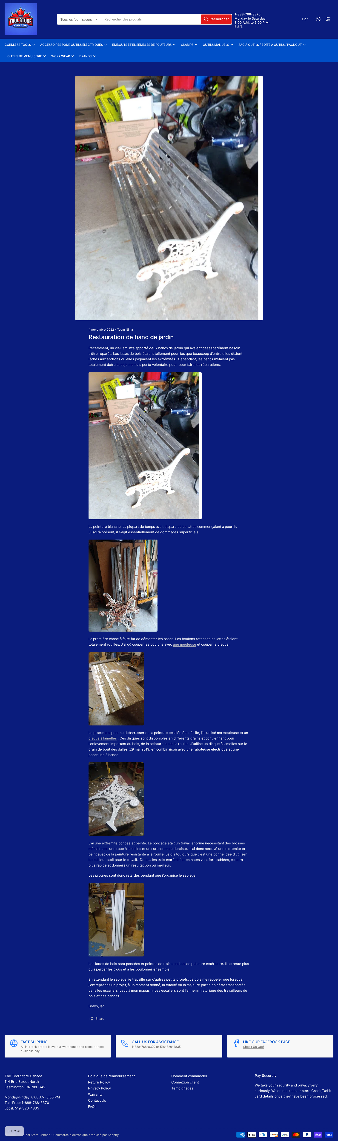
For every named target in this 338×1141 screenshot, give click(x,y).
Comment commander (189, 1076)
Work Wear (60, 56)
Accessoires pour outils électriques (71, 44)
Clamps (187, 44)
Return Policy (99, 1082)
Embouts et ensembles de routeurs (142, 44)
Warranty (95, 1094)
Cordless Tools (18, 44)
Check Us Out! (253, 1047)
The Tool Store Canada (33, 1135)
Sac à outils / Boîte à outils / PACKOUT (270, 44)
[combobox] (166, 19)
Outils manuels (216, 44)
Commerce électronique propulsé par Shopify (86, 1135)
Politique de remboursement (111, 1076)
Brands (85, 56)
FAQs (92, 1106)
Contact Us (97, 1100)
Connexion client (185, 1082)
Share (99, 1018)
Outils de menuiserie (24, 56)
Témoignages (182, 1088)
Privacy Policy (99, 1088)
